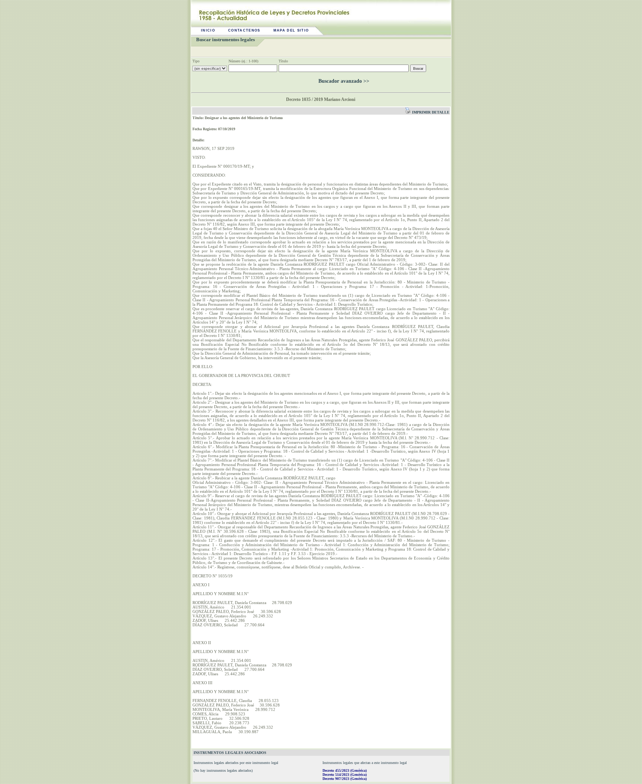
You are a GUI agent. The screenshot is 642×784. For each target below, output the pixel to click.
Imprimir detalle (430, 112)
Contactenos (244, 30)
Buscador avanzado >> (343, 81)
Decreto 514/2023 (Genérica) (344, 774)
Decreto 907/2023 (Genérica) (344, 779)
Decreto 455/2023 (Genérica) (344, 770)
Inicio (208, 30)
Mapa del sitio (291, 30)
